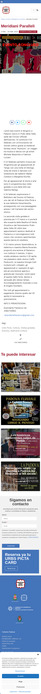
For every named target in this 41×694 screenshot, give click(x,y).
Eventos (5, 331)
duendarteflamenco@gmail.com (19, 315)
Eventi (8, 19)
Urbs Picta (6, 328)
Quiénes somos (7, 636)
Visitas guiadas (28, 328)
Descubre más (20, 381)
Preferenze (21, 687)
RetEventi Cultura (19, 331)
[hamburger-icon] (33, 10)
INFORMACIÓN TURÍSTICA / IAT (11, 639)
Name (4, 515)
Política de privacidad (24, 691)
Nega (20, 681)
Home (3, 19)
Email (4, 522)
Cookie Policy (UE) (7, 643)
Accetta (20, 676)
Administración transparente (11, 648)
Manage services (20, 671)
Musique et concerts (18, 19)
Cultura (16, 328)
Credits (4, 646)
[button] (38, 654)
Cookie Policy (13, 691)
